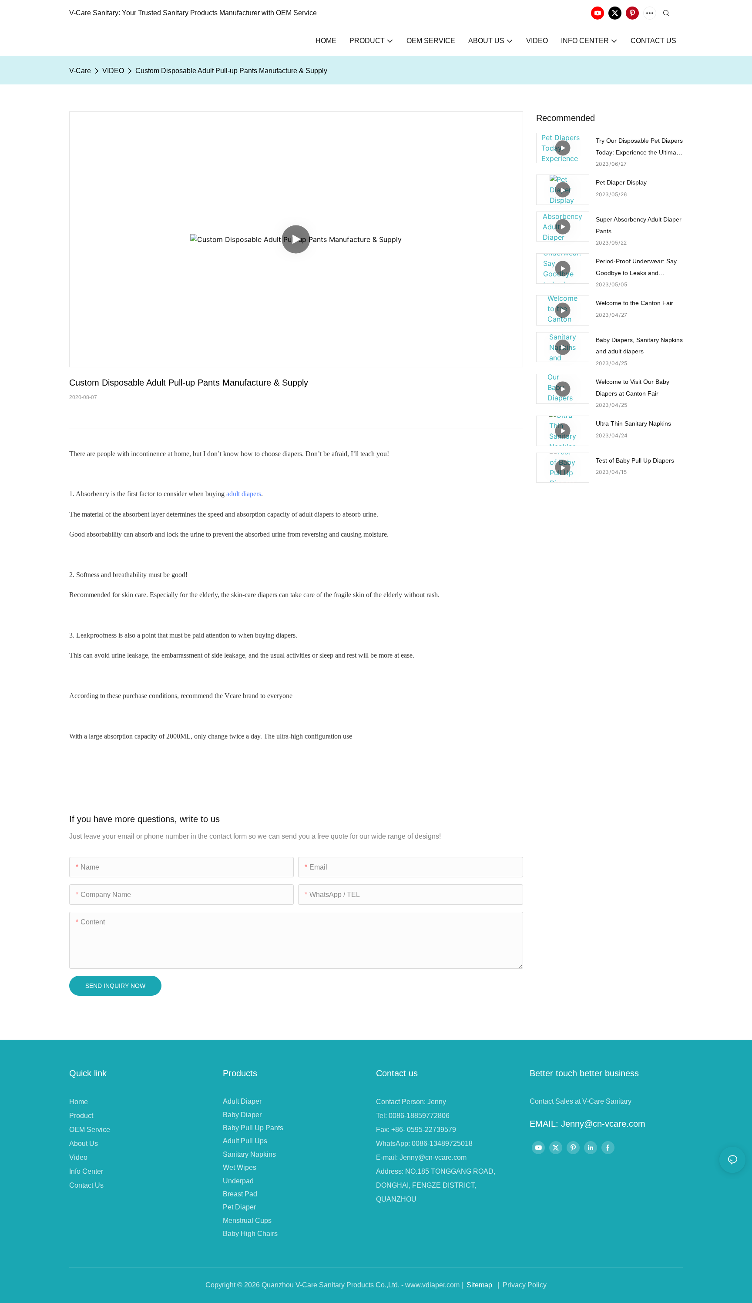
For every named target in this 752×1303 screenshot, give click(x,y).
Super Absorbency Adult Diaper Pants (639, 225)
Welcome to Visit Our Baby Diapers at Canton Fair (632, 387)
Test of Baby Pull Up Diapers (635, 460)
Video (78, 1157)
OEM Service (89, 1129)
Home (78, 1101)
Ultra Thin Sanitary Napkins (633, 423)
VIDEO (113, 70)
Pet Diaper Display (621, 182)
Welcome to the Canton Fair (634, 302)
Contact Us (86, 1185)
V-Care (80, 70)
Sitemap (479, 1285)
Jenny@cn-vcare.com (433, 1157)
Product (81, 1115)
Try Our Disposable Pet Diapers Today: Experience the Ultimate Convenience (639, 147)
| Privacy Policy (521, 1285)
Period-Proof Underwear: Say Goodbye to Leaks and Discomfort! (636, 268)
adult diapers (243, 493)
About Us (83, 1143)
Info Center (86, 1171)
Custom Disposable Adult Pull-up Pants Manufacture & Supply (231, 70)
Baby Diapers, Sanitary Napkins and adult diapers (639, 345)
